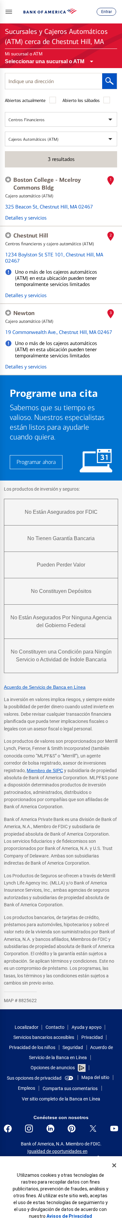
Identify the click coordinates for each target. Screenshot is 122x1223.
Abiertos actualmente (25, 100)
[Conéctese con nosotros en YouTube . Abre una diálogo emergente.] (114, 1128)
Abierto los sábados (81, 100)
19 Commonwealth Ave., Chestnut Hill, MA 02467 (58, 332)
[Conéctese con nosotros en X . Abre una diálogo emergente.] (93, 1128)
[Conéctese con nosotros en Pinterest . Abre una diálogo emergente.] (71, 1128)
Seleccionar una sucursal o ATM (44, 61)
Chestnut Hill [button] (30, 235)
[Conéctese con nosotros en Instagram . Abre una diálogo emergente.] (29, 1128)
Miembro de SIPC (45, 770)
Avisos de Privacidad (69, 1216)
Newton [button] (23, 313)
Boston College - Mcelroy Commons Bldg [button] (47, 183)
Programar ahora (36, 462)
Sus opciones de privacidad (34, 1078)
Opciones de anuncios (53, 1067)
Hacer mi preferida (8, 179)
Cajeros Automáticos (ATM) (33, 139)
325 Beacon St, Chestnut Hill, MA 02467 (49, 207)
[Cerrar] (114, 1165)
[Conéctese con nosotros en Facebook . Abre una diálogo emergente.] (8, 1128)
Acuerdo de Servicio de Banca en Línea (45, 687)
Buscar (109, 81)
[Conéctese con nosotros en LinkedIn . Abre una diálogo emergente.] (50, 1128)
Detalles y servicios (26, 218)
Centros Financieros (26, 119)
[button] (8, 11)
